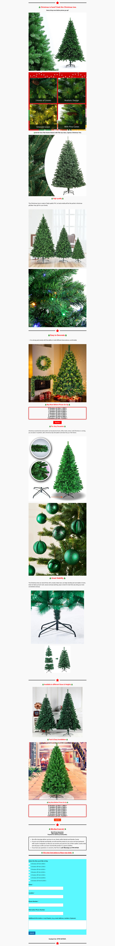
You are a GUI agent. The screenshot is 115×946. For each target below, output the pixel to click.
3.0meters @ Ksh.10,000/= (38, 880)
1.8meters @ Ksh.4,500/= (38, 872)
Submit (32, 933)
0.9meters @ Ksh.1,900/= (38, 864)
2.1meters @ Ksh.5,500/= (38, 875)
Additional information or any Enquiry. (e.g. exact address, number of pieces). (52, 918)
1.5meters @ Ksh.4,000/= (38, 869)
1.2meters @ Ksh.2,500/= (38, 866)
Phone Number (34, 901)
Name (31, 884)
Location (32, 893)
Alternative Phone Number (37, 910)
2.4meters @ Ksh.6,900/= (38, 878)
